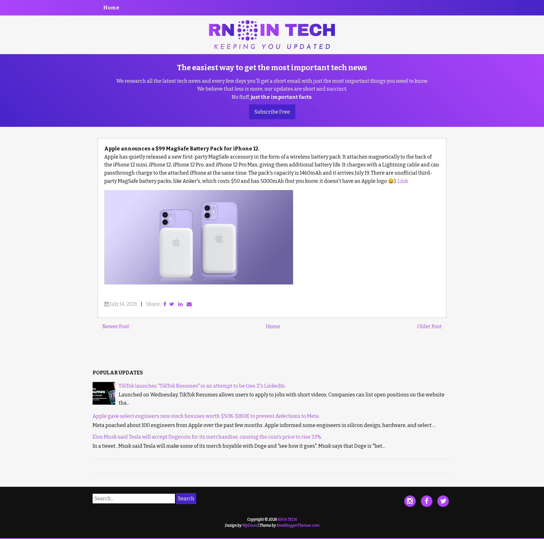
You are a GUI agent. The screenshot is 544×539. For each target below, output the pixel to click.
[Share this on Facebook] (165, 304)
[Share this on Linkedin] (180, 304)
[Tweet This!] (172, 304)
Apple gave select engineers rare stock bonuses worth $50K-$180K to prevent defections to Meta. (206, 416)
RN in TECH (287, 519)
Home (111, 8)
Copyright (255, 519)
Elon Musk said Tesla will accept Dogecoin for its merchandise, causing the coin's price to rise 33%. (207, 437)
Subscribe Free (272, 112)
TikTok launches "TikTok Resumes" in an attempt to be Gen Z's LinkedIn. (202, 386)
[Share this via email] (189, 304)
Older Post (429, 326)
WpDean (249, 525)
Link (403, 181)
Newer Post (115, 326)
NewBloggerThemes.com (298, 525)
